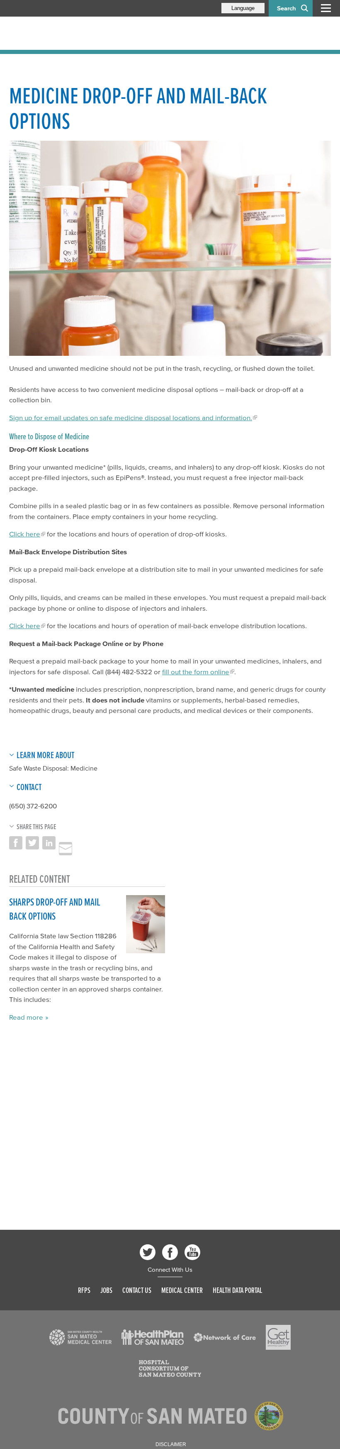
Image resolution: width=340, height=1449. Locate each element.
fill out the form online (195, 672)
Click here (24, 534)
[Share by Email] (65, 848)
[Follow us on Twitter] (147, 1252)
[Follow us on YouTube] (192, 1252)
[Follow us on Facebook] (170, 1252)
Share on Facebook (15, 842)
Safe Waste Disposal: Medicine (53, 768)
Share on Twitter (32, 842)
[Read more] (170, 248)
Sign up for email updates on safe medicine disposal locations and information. (130, 417)
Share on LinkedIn (49, 842)
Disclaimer (170, 1444)
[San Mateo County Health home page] (63, 33)
